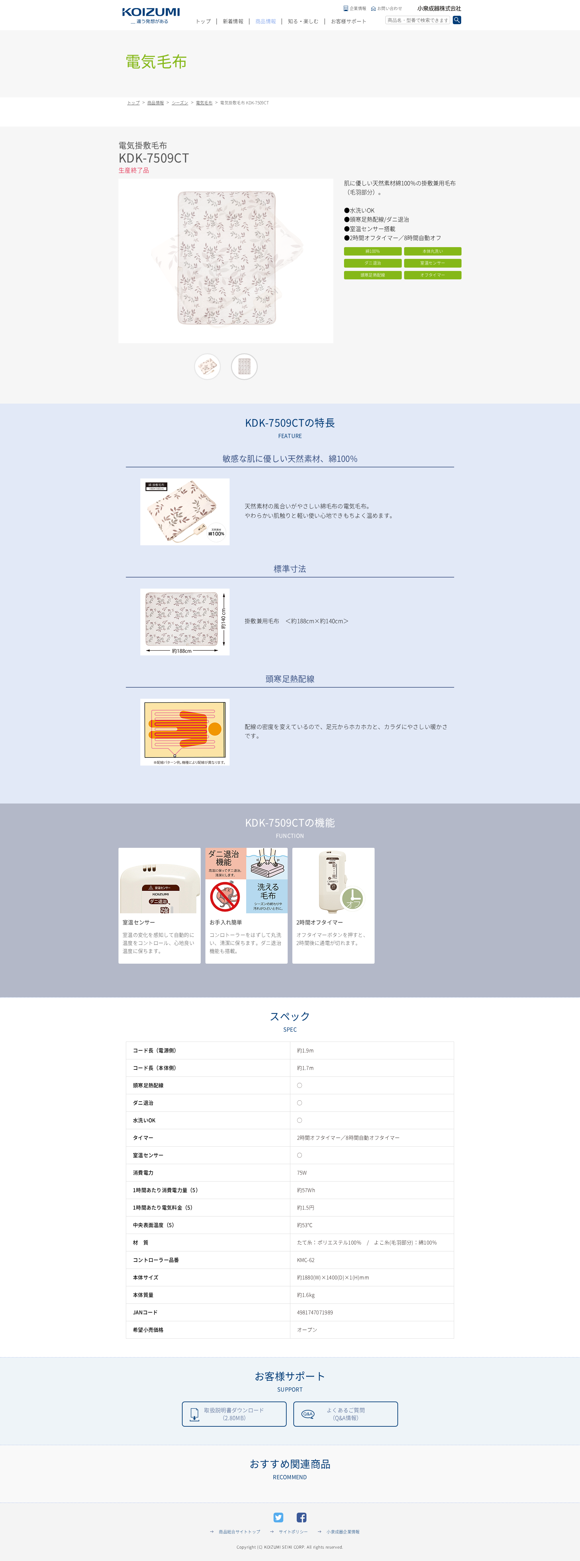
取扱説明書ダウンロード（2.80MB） (234, 1414)
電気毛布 (204, 103)
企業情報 (358, 8)
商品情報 (265, 21)
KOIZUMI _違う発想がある (151, 16)
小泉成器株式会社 (439, 8)
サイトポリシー (293, 1532)
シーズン (180, 103)
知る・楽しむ (303, 21)
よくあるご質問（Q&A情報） (346, 1414)
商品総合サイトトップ (239, 1532)
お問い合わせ (389, 8)
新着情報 (233, 21)
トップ (203, 21)
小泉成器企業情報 (343, 1532)
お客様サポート (349, 21)
